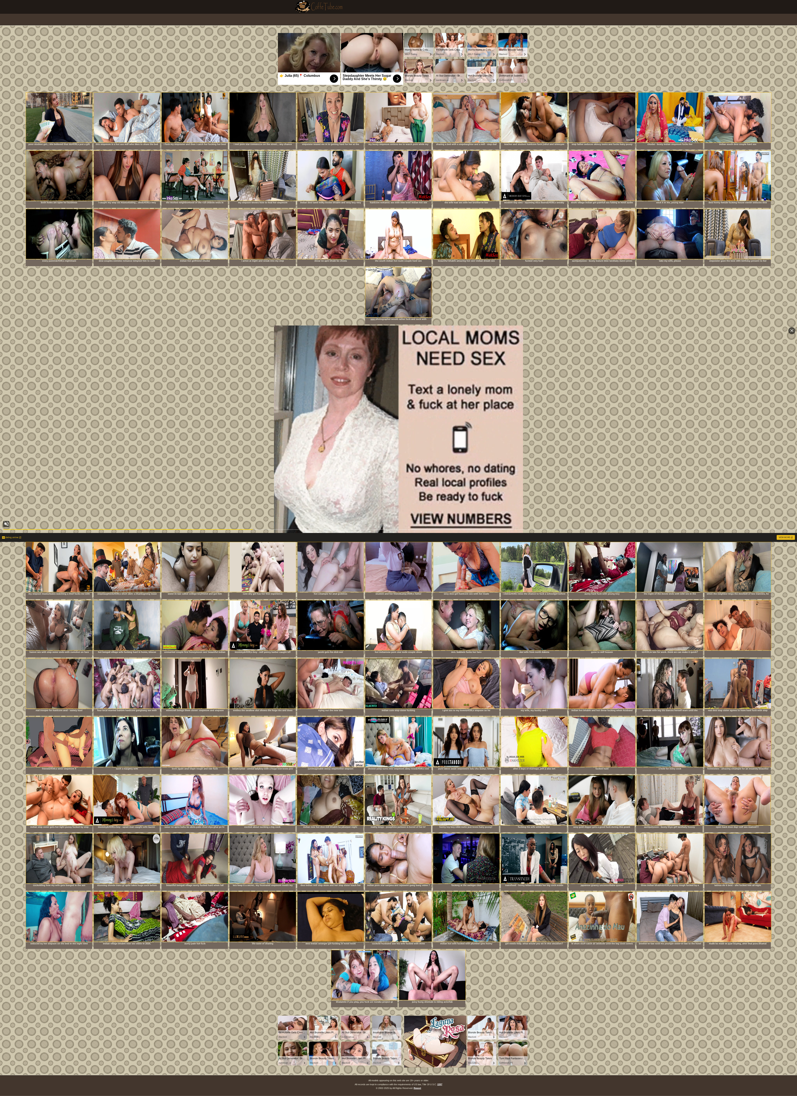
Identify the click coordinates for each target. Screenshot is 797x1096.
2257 (439, 1084)
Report (417, 1088)
